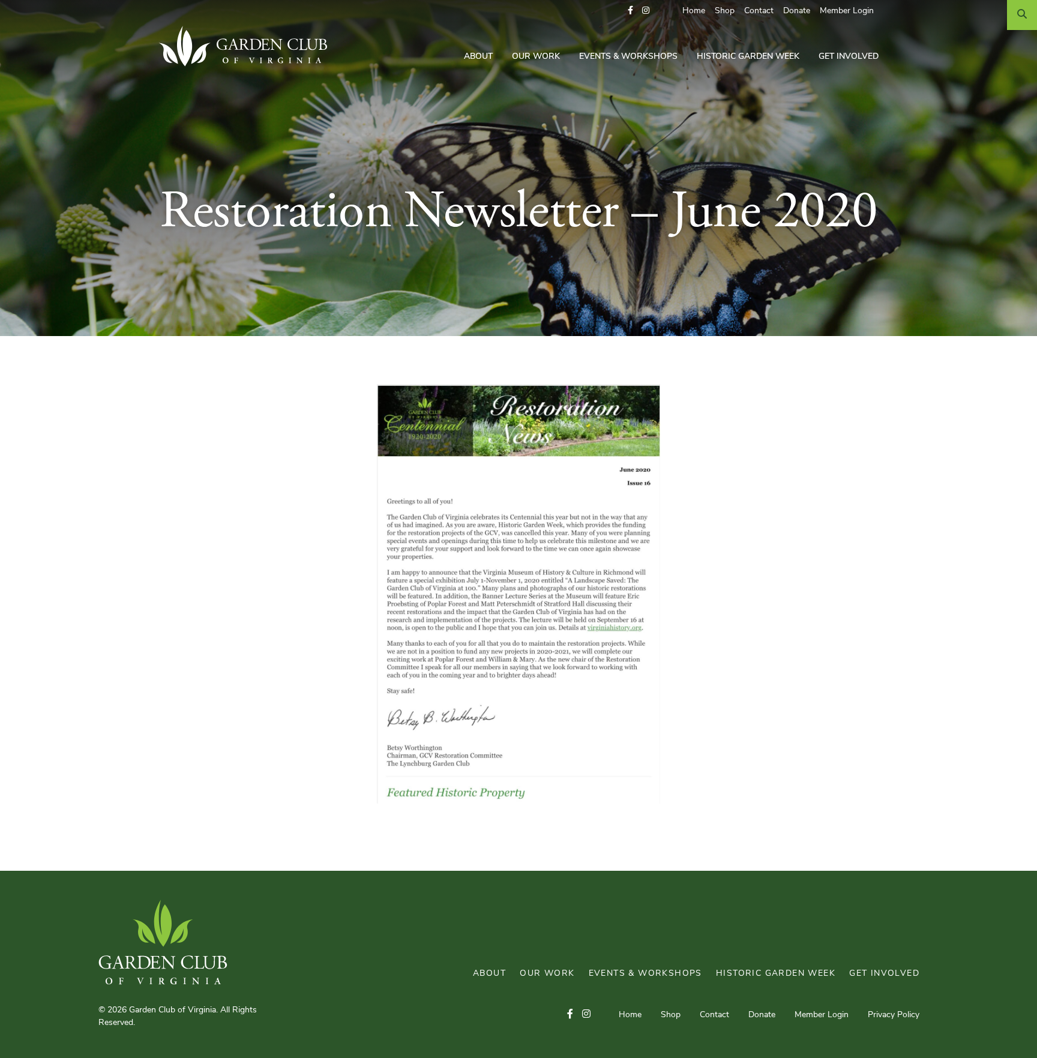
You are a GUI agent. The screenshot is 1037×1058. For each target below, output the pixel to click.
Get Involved (849, 56)
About (478, 56)
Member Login (847, 11)
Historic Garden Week (748, 56)
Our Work (536, 56)
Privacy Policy (893, 1015)
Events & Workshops (628, 56)
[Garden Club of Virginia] (247, 46)
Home (693, 11)
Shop (725, 11)
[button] (630, 11)
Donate (796, 11)
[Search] (1022, 15)
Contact (759, 11)
